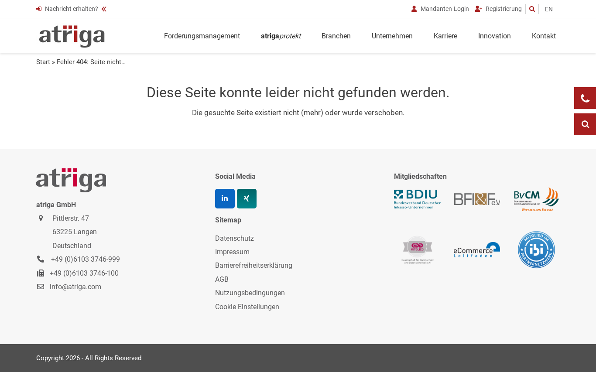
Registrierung (503, 8)
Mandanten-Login (444, 8)
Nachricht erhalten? (71, 8)
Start (43, 62)
